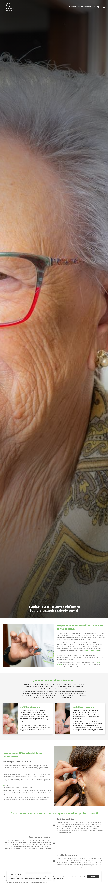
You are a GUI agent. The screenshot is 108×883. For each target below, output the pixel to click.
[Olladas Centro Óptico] (8, 7)
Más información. (60, 878)
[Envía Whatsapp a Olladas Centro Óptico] (94, 6)
